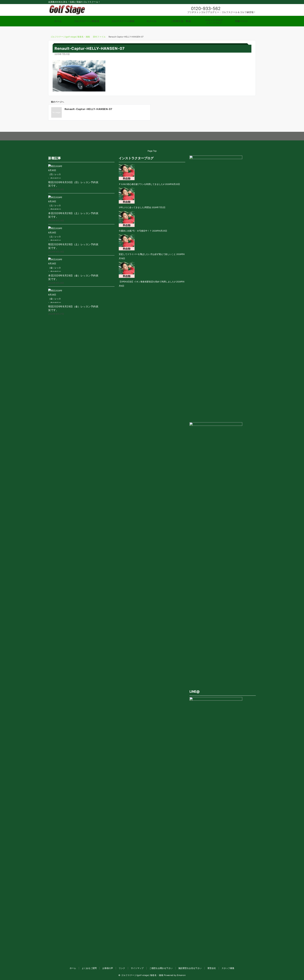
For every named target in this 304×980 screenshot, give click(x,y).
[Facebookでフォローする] (137, 136)
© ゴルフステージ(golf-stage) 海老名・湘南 (140, 975)
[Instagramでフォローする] (145, 136)
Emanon (181, 975)
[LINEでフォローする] (152, 136)
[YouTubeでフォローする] (159, 136)
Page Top (152, 151)
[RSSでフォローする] (166, 136)
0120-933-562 (206, 8)
